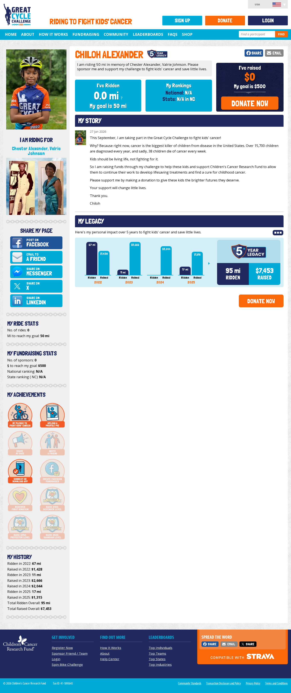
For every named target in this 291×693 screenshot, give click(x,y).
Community (116, 34)
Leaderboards (148, 34)
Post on (37, 243)
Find (281, 34)
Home (11, 34)
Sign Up (182, 20)
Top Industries (160, 664)
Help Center (109, 659)
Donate (225, 20)
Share (256, 53)
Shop (187, 34)
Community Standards (189, 683)
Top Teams (157, 653)
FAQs (172, 34)
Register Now (62, 648)
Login (268, 20)
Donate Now (249, 103)
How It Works (53, 34)
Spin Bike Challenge (67, 664)
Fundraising (85, 34)
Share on (39, 272)
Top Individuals (160, 648)
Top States (157, 659)
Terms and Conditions (276, 683)
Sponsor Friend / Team (70, 653)
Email (277, 53)
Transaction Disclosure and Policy (223, 683)
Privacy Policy (253, 683)
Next (210, 263)
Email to (36, 257)
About (27, 34)
